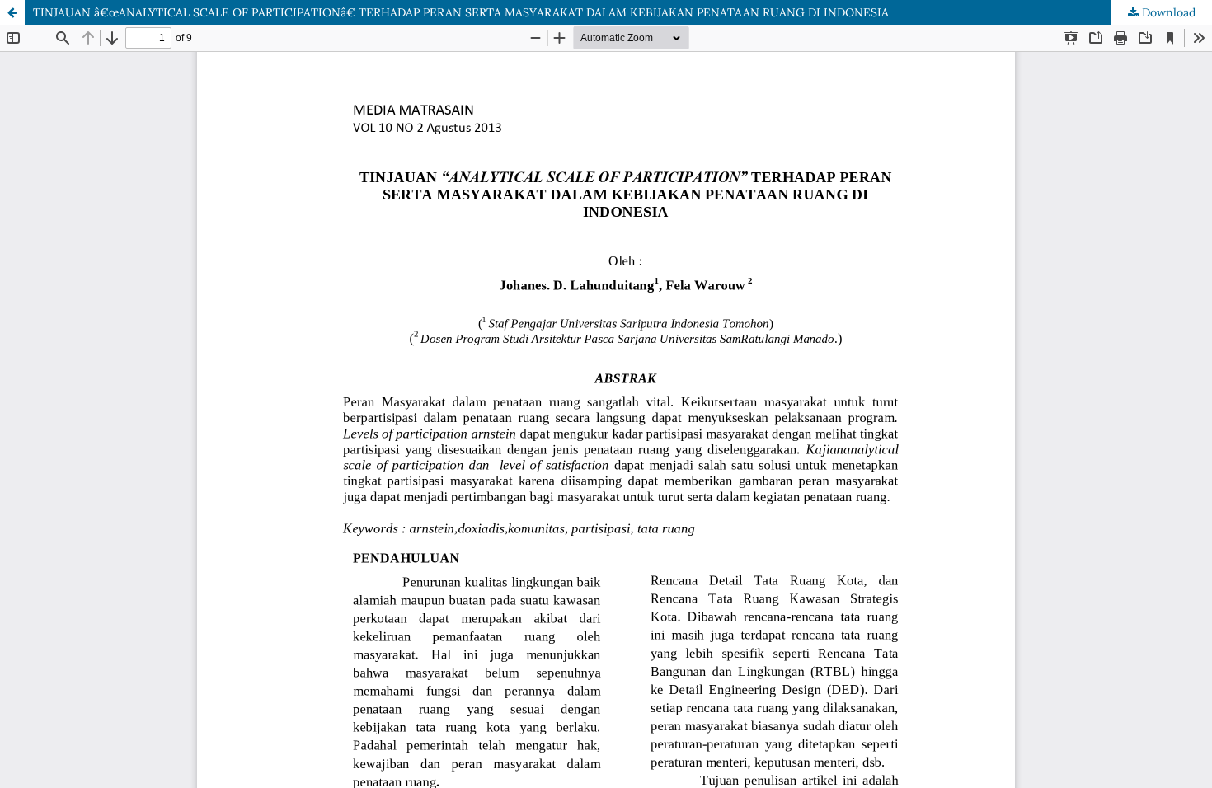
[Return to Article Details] (12, 12)
